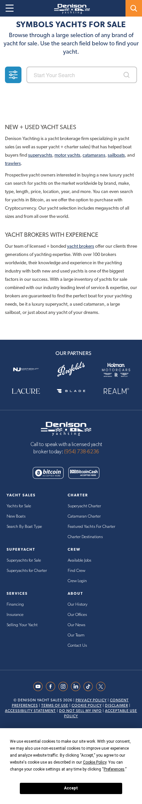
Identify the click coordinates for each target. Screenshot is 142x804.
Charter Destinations (85, 537)
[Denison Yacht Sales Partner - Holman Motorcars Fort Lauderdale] (116, 369)
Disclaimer (116, 705)
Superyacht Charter (84, 506)
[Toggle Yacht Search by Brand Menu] (133, 8)
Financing (15, 604)
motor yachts (67, 155)
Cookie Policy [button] (94, 762)
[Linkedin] (77, 686)
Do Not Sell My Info (80, 711)
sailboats (116, 155)
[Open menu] (10, 8)
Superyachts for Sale (24, 560)
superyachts (40, 155)
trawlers (13, 163)
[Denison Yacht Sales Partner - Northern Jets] (26, 369)
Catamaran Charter (84, 516)
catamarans (94, 155)
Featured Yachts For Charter (91, 527)
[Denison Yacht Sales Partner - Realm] (116, 391)
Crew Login (77, 581)
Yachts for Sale (19, 506)
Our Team (76, 635)
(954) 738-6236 (81, 451)
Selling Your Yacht (22, 625)
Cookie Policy (87, 705)
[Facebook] (52, 686)
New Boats (16, 516)
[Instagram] (64, 686)
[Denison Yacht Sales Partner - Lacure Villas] (26, 391)
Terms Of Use (54, 705)
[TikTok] (90, 686)
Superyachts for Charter (27, 571)
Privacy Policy (91, 700)
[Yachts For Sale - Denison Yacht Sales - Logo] (69, 9)
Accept (71, 788)
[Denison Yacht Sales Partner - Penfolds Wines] (71, 369)
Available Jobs (79, 560)
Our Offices (77, 615)
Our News (76, 625)
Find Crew (76, 571)
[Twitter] (102, 686)
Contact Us (77, 645)
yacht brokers (80, 246)
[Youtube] (39, 686)
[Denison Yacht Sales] (66, 428)
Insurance (15, 615)
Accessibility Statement (30, 711)
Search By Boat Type (24, 527)
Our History (78, 604)
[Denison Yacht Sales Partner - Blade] (71, 391)
